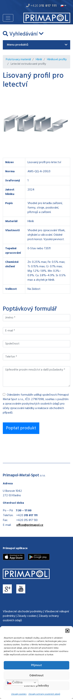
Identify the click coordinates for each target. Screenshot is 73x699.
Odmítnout (36, 675)
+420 (43, 6)
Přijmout (36, 665)
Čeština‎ (16, 682)
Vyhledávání (23, 34)
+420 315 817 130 (27, 520)
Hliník (39, 59)
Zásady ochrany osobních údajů (44, 694)
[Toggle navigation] (8, 18)
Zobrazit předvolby (36, 686)
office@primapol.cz (29, 525)
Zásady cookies (19, 694)
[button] (67, 631)
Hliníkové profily (57, 59)
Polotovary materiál (18, 59)
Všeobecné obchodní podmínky (22, 611)
